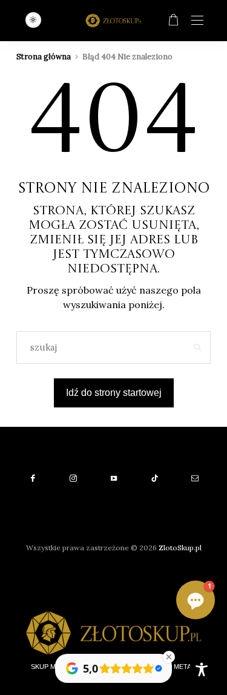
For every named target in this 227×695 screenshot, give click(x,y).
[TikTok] (154, 478)
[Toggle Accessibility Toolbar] (201, 669)
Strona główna (43, 56)
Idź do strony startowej (114, 392)
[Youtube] (113, 478)
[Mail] (194, 478)
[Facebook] (32, 478)
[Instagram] (73, 478)
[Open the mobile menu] (197, 21)
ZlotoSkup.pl (180, 547)
